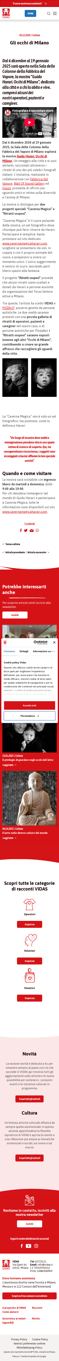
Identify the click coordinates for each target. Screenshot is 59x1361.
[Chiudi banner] (54, 642)
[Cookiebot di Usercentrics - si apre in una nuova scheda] (35, 642)
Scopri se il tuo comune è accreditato (29, 1295)
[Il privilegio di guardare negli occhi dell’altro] (29, 725)
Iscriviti (15, 615)
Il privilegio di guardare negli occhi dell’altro (27, 759)
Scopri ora (29, 924)
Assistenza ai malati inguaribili (14, 1320)
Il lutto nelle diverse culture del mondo (25, 832)
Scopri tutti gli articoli (29, 1098)
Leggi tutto (8, 765)
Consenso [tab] (9, 651)
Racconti (37, 1307)
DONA (30, 13)
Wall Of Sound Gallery (29, 183)
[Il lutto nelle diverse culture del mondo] (29, 798)
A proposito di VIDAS (14, 1307)
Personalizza (28, 715)
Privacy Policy (19, 1339)
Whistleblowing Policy (29, 1347)
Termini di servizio (29, 1356)
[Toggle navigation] (55, 13)
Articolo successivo (37, 552)
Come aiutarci (10, 1311)
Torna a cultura (13, 544)
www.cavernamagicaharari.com (24, 243)
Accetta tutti (29, 705)
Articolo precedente (15, 552)
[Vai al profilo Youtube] (28, 1246)
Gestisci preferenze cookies (29, 1343)
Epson (6, 188)
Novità (36, 1318)
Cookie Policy (40, 1339)
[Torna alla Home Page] (6, 13)
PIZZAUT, (8, 308)
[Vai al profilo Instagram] (36, 1246)
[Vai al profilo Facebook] (21, 1246)
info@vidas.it (45, 1264)
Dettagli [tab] (24, 651)
